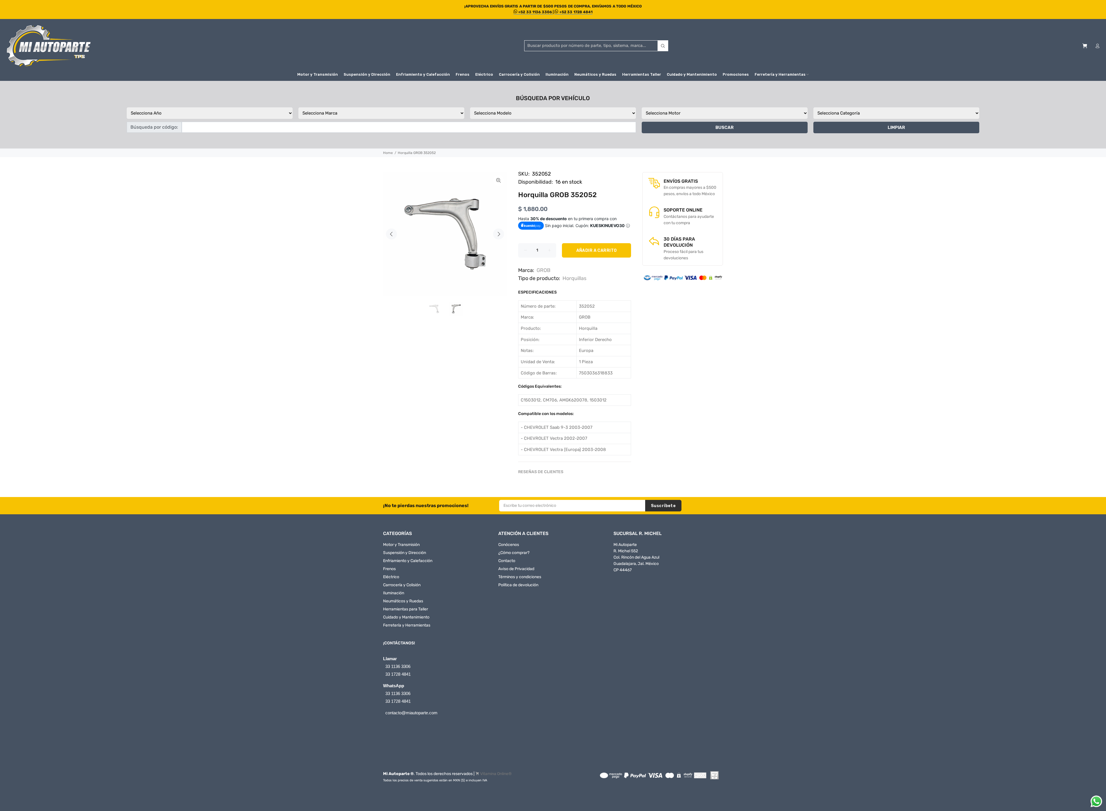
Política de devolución (518, 584)
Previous (391, 234)
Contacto (506, 560)
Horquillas (574, 278)
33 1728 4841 (398, 674)
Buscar (724, 127)
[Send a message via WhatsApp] (1096, 801)
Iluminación (393, 593)
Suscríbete (663, 505)
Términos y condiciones (519, 576)
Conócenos (508, 544)
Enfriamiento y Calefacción (407, 560)
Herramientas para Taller (405, 609)
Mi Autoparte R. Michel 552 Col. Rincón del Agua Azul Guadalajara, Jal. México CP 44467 (636, 557)
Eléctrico (391, 576)
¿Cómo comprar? (513, 552)
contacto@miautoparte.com (411, 712)
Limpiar (896, 127)
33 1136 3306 (397, 666)
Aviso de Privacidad (516, 568)
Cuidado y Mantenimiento (406, 617)
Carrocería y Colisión (402, 584)
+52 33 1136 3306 (535, 12)
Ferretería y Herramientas (406, 625)
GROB (543, 270)
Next (498, 234)
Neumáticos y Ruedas (403, 601)
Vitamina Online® (496, 773)
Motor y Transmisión (401, 544)
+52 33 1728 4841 (575, 12)
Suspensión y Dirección (404, 552)
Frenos (389, 568)
